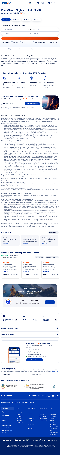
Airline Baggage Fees (31, 421)
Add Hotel (15, 42)
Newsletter (41, 423)
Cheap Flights (20, 412)
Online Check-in (31, 418)
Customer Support (32, 416)
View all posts (52, 232)
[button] (32, 2)
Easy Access (6, 396)
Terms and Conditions (43, 445)
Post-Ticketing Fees (53, 429)
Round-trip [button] (5, 25)
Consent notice (4, 108)
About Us (41, 412)
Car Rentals (19, 416)
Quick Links (5, 408)
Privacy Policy (11, 108)
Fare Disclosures (6, 374)
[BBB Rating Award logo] (53, 387)
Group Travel (20, 422)
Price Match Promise (53, 417)
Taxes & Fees (53, 424)
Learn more (30, 293)
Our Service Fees (54, 426)
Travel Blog (30, 428)
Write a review (39, 257)
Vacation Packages (19, 419)
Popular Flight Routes (5, 416)
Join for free (50, 302)
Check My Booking (30, 412)
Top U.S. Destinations (5, 421)
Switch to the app (35, 360)
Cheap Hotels (20, 414)
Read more (5, 243)
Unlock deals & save (32, 103)
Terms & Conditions (52, 421)
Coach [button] (23, 25)
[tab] (6, 19)
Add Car (24, 42)
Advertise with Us (43, 420)
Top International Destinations (6, 426)
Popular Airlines (6, 412)
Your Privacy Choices (5, 431)
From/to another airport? (40, 42)
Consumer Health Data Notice (54, 433)
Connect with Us (36, 396)
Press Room (41, 414)
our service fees (54, 371)
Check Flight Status (31, 425)
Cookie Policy (53, 414)
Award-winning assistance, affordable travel (15, 380)
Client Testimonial (43, 418)
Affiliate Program (43, 416)
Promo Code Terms (36, 374)
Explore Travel (16, 3)
